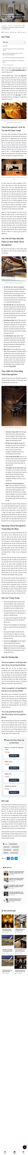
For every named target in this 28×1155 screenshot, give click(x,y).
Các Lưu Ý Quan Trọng (8, 65)
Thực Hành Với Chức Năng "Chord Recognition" (13, 57)
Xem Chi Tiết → (14, 755)
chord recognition (13, 844)
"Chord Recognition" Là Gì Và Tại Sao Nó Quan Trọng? (13, 49)
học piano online (14, 852)
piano (22, 75)
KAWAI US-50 (8, 774)
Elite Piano (14, 641)
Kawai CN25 (12, 366)
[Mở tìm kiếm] (26, 2)
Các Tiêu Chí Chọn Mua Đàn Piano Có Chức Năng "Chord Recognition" (13, 54)
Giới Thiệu (5, 46)
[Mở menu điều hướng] (1, 2)
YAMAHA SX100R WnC (10, 786)
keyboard (6, 852)
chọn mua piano (15, 847)
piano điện (16, 849)
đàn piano (18, 95)
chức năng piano (7, 849)
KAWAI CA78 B (8, 761)
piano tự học (6, 847)
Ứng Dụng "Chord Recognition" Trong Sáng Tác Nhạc (13, 61)
